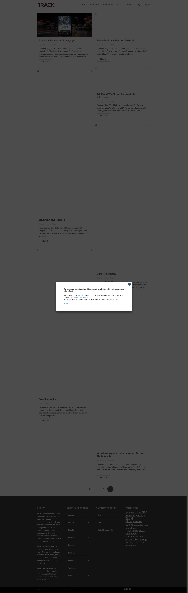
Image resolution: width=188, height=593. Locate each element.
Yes (65, 304)
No (67, 304)
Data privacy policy (82, 297)
